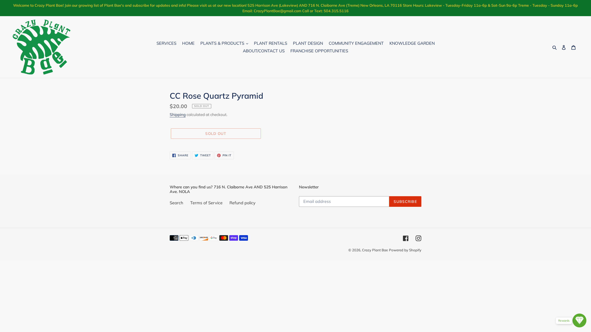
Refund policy (242, 202)
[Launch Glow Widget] (579, 320)
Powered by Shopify (405, 250)
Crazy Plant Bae (375, 250)
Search (176, 202)
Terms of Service (206, 202)
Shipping (178, 114)
